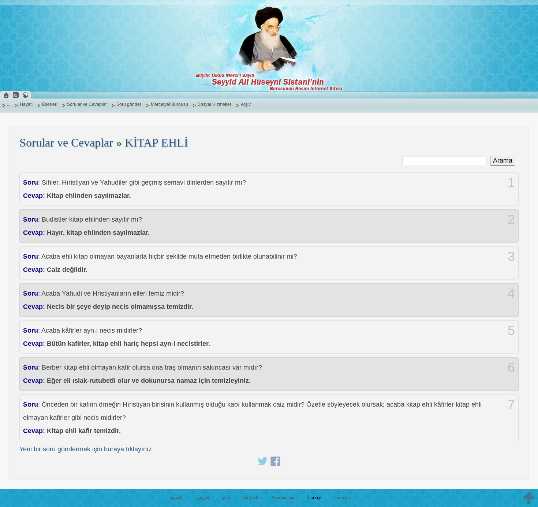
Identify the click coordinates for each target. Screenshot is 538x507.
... (8, 104)
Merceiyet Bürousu (169, 104)
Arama (502, 160)
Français (342, 497)
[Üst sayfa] (529, 498)
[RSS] (16, 95)
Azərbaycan (283, 497)
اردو (226, 497)
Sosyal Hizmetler (214, 104)
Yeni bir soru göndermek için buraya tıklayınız (85, 449)
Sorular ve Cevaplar (87, 104)
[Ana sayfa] (6, 95)
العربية (176, 497)
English (250, 497)
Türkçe (314, 497)
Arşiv (246, 104)
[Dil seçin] (25, 95)
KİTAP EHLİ (156, 142)
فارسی (202, 497)
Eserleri (49, 104)
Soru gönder (128, 104)
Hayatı (26, 104)
